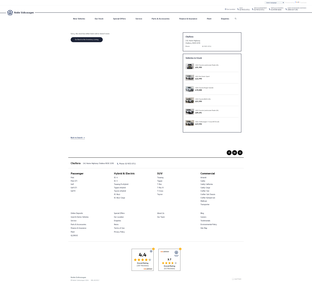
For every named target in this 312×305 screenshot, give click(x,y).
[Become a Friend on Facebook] (229, 152)
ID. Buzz (117, 194)
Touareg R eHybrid (121, 184)
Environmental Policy (208, 224)
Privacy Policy (119, 232)
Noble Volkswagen (24, 12)
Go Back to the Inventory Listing (86, 39)
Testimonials (205, 220)
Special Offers (119, 18)
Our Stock (99, 18)
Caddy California (206, 184)
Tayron (160, 194)
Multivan (203, 201)
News (116, 224)
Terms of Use (119, 228)
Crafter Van (204, 191)
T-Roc (159, 184)
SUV (160, 173)
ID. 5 (115, 181)
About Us (160, 213)
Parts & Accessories (161, 18)
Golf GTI (74, 187)
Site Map (203, 228)
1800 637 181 (297, 9)
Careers (203, 217)
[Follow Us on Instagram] (240, 152)
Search (236, 18)
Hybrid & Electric (124, 173)
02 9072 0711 (244, 9)
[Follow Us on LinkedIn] (234, 152)
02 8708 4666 (277, 9)
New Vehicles (79, 18)
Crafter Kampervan (207, 198)
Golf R (73, 191)
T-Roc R (160, 187)
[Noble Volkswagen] (9, 12)
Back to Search (77, 137)
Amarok (203, 177)
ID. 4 (115, 177)
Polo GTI (74, 181)
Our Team (161, 217)
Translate (303, 2)
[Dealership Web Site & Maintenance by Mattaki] (236, 279)
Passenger (77, 173)
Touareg (160, 177)
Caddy (202, 181)
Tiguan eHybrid (120, 187)
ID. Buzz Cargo (119, 198)
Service (139, 18)
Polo (72, 177)
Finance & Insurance (188, 18)
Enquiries (225, 18)
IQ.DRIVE (74, 235)
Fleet (209, 18)
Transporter (205, 204)
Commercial (207, 173)
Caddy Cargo (205, 187)
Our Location (231, 9)
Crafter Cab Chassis (207, 194)
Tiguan (159, 181)
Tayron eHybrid (120, 191)
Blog (202, 213)
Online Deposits (77, 213)
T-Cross (160, 191)
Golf (72, 184)
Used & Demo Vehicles (80, 217)
